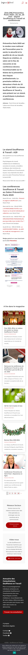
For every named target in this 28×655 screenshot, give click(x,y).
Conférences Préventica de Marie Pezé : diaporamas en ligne (13, 473)
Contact (5, 631)
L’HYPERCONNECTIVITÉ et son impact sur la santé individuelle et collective (13, 211)
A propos (6, 623)
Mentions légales (9, 626)
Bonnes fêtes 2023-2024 (12, 440)
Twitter (5, 635)
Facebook (6, 633)
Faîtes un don (15, 558)
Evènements (14, 23)
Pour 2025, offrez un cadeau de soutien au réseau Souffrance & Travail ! (13, 330)
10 (15, 493)
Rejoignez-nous (15, 525)
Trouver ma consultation (13, 612)
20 (18, 493)
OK (14, 652)
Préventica (13, 240)
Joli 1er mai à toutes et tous (13, 406)
